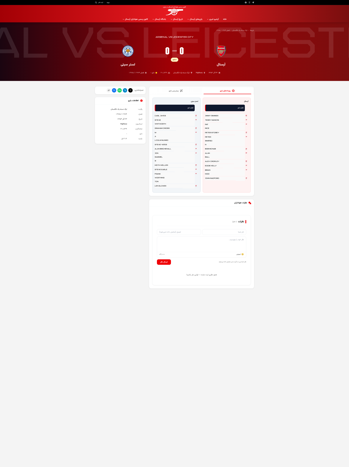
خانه (225, 19)
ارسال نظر (164, 262)
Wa (119, 90)
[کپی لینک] (108, 90)
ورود (108, 2)
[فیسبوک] (246, 2)
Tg (125, 90)
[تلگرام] (253, 2)
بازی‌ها (252, 30)
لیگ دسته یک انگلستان (239, 30)
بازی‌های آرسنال (196, 19)
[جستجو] (96, 2)
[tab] (227, 91)
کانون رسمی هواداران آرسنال (136, 19)
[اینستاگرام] (249, 2)
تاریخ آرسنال (178, 19)
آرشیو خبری (214, 19)
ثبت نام (100, 2)
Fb (114, 90)
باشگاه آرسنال (160, 19)
